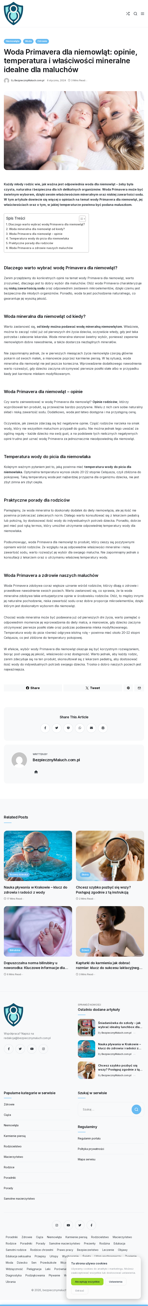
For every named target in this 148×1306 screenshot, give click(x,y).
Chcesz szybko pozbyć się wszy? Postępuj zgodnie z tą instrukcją (103, 889)
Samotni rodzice (16, 1249)
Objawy (123, 1249)
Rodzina (104, 1243)
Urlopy (54, 1256)
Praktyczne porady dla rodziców (31, 243)
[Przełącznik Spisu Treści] (80, 219)
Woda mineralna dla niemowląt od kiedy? (37, 229)
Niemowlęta (12, 41)
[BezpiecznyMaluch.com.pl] (7, 80)
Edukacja (119, 1243)
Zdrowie (42, 41)
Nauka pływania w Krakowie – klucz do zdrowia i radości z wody (35, 889)
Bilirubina (15, 950)
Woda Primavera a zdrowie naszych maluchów (41, 248)
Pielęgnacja (34, 1269)
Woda (28, 41)
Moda (9, 1262)
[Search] (135, 13)
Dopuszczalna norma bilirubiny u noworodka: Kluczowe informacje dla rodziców (34, 965)
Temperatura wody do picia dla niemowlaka (39, 238)
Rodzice (9, 1167)
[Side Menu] (142, 13)
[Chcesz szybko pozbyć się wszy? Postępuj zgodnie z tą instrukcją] (110, 856)
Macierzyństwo (13, 1156)
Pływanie (54, 1275)
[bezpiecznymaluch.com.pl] (13, 13)
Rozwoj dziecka (19, 874)
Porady (8, 1188)
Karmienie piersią (15, 1136)
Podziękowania (35, 1275)
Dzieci (85, 950)
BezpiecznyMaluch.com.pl (29, 80)
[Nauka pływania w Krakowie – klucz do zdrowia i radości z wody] (38, 856)
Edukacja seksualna (18, 1256)
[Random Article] (128, 14)
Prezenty (90, 1243)
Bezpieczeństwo (87, 1249)
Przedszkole (48, 1262)
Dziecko (22, 1262)
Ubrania (11, 1281)
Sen (33, 1262)
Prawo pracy (65, 1249)
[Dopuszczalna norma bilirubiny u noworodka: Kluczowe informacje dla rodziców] (38, 931)
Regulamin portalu (89, 1138)
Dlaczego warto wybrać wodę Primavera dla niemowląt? (46, 224)
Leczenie (108, 1249)
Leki (47, 1269)
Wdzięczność (14, 1269)
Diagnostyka (14, 1275)
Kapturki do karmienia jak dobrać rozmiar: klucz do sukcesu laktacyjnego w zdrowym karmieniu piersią (108, 965)
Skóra (85, 874)
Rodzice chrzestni (41, 1249)
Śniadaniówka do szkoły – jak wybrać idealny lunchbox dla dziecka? (119, 1025)
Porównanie (62, 1269)
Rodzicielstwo (13, 1146)
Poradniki (10, 1177)
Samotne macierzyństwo (19, 1198)
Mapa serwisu (86, 1159)
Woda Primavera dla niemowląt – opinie (35, 233)
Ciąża (7, 1114)
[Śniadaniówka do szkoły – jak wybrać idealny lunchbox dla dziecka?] (86, 1027)
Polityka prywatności (91, 1148)
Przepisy (40, 1256)
